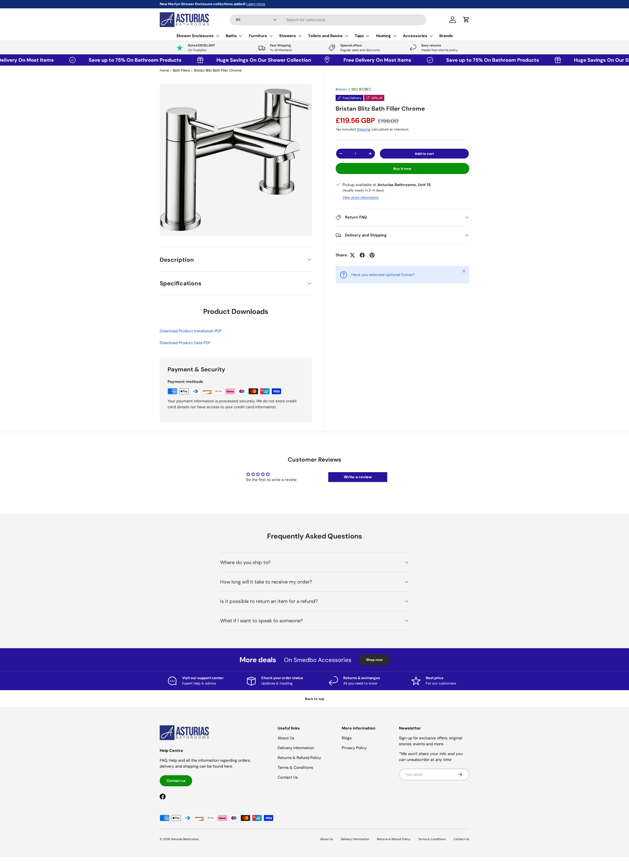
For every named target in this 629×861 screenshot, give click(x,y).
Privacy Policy (354, 747)
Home (164, 70)
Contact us (176, 780)
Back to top (314, 699)
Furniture (258, 35)
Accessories (415, 35)
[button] (466, 19)
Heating (383, 35)
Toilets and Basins (325, 35)
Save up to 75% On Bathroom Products (106, 60)
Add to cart (424, 153)
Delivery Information (296, 747)
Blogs (347, 738)
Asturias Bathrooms (185, 839)
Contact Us (288, 777)
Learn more (206, 4)
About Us (286, 738)
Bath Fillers (181, 70)
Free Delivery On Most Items (348, 60)
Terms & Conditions (295, 767)
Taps (359, 35)
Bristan (341, 89)
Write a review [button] (358, 477)
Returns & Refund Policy (299, 757)
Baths (231, 35)
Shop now (374, 659)
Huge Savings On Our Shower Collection (233, 60)
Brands (446, 35)
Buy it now (402, 168)
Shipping (364, 129)
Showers (287, 35)
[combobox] (328, 19)
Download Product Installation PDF (191, 331)
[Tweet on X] (352, 255)
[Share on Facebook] (362, 255)
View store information (361, 197)
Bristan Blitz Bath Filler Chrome (218, 70)
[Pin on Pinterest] (372, 255)
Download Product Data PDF (185, 342)
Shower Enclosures (195, 35)
